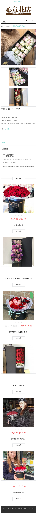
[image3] (18, 97)
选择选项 (18, 231)
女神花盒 (8, 26)
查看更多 (18, 284)
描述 (3, 142)
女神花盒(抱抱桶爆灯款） (18, 439)
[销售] (18, 306)
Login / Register (18, 1)
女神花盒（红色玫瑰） (18, 385)
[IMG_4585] (18, 47)
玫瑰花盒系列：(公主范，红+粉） (18, 332)
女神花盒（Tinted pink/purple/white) (18, 278)
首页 (2, 26)
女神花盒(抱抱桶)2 (18, 492)
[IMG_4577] (18, 76)
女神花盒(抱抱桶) (18, 225)
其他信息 (5, 149)
